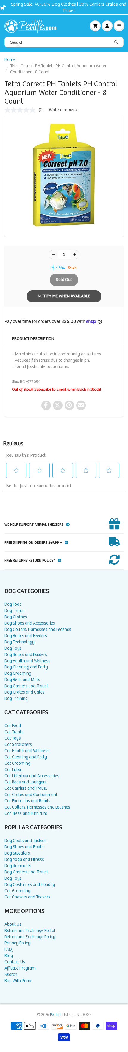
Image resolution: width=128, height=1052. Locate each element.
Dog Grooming (17, 673)
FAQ (8, 949)
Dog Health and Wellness (27, 660)
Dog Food (13, 604)
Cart (95, 25)
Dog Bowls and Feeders (25, 635)
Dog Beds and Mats (22, 679)
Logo (32, 26)
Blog (8, 955)
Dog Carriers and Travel (26, 685)
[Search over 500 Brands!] (116, 42)
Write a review (63, 109)
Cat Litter (12, 769)
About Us (12, 924)
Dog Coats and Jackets (25, 840)
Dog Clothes (15, 616)
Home (9, 59)
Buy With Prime (18, 980)
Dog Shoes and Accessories (29, 623)
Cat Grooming (17, 763)
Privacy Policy (17, 943)
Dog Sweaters (17, 853)
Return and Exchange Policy (29, 936)
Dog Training (16, 698)
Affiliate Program (20, 968)
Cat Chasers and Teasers (27, 897)
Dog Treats (14, 610)
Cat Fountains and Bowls (27, 800)
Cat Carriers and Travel (25, 788)
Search (10, 974)
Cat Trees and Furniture (25, 813)
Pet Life (55, 1015)
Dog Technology (19, 642)
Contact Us (14, 961)
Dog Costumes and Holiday (29, 884)
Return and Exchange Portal (29, 930)
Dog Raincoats (17, 865)
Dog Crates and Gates (24, 692)
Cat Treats (14, 731)
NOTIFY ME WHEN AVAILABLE (64, 296)
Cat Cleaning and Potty (25, 757)
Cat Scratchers (18, 744)
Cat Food (12, 725)
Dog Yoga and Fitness (24, 859)
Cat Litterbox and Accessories (31, 775)
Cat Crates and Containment (30, 794)
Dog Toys (13, 648)
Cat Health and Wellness (26, 750)
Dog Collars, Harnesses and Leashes (37, 629)
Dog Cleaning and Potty (26, 667)
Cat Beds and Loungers (25, 782)
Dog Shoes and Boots (24, 846)
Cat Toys (12, 738)
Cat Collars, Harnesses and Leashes (37, 807)
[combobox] (64, 42)
